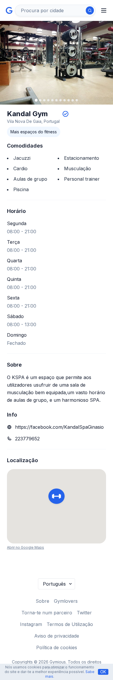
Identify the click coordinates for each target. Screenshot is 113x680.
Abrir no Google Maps (25, 547)
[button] (56, 497)
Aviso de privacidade (56, 636)
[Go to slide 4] (48, 100)
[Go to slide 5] (52, 100)
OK (103, 671)
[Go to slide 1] (36, 100)
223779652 (27, 439)
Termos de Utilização (70, 624)
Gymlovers (66, 601)
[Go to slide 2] (40, 100)
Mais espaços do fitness (33, 131)
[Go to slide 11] (77, 100)
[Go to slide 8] (64, 100)
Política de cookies (56, 647)
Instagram (31, 624)
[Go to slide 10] (73, 100)
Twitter (84, 613)
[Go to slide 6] (56, 100)
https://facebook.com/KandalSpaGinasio (59, 427)
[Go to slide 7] (60, 100)
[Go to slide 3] (44, 100)
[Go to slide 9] (69, 100)
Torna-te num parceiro (46, 613)
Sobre (42, 601)
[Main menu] (103, 10)
